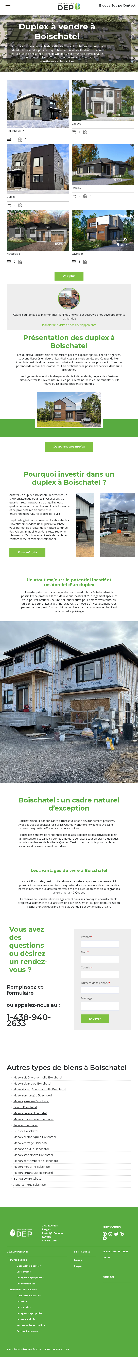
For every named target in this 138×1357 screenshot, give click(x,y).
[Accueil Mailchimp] (69, 7)
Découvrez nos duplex (69, 446)
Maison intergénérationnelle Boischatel (39, 1089)
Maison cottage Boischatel (31, 1143)
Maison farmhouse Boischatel (33, 1172)
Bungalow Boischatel (27, 1178)
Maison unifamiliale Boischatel (33, 1119)
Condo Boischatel (25, 1107)
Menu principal (8, 5)
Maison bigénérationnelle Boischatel (37, 1077)
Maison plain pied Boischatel (32, 1083)
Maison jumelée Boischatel (31, 1101)
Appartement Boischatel (30, 1184)
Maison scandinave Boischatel (33, 1155)
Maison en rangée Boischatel (32, 1095)
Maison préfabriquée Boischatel (34, 1137)
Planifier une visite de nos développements (69, 325)
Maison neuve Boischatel (30, 1113)
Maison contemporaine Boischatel (36, 1160)
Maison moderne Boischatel (32, 1166)
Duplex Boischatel (25, 1131)
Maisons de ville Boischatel (31, 1149)
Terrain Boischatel (25, 1125)
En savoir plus (27, 552)
